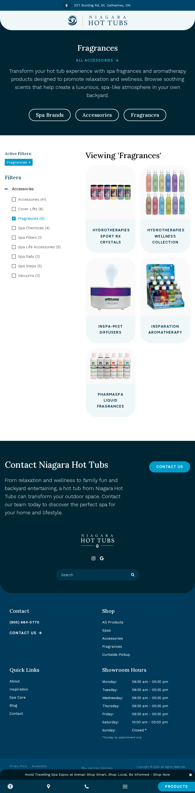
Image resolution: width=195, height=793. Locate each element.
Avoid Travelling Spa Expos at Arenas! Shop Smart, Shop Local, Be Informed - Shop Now (97, 774)
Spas (106, 630)
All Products (112, 622)
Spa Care (18, 697)
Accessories (97, 115)
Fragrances (145, 115)
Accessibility (39, 766)
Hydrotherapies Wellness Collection (166, 236)
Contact (16, 713)
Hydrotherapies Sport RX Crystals (111, 236)
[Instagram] (93, 558)
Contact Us (169, 467)
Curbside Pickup (116, 654)
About (15, 681)
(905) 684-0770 (24, 622)
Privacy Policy (18, 766)
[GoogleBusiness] (102, 558)
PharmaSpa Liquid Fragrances (110, 400)
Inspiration (19, 689)
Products (176, 786)
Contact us (23, 633)
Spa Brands (49, 115)
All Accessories (94, 60)
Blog (13, 705)
